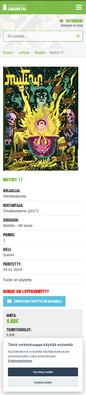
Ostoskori (74, 21)
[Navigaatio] (79, 8)
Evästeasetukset (20, 361)
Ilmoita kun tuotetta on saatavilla (37, 301)
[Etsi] (78, 36)
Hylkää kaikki (43, 382)
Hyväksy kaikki (43, 372)
